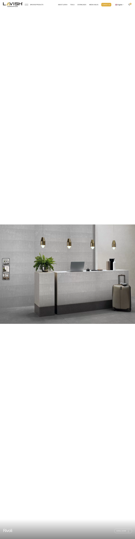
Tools (72, 4)
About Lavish (62, 4)
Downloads (81, 4)
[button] (6, 262)
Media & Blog (93, 4)
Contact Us (106, 4)
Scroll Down (121, 531)
